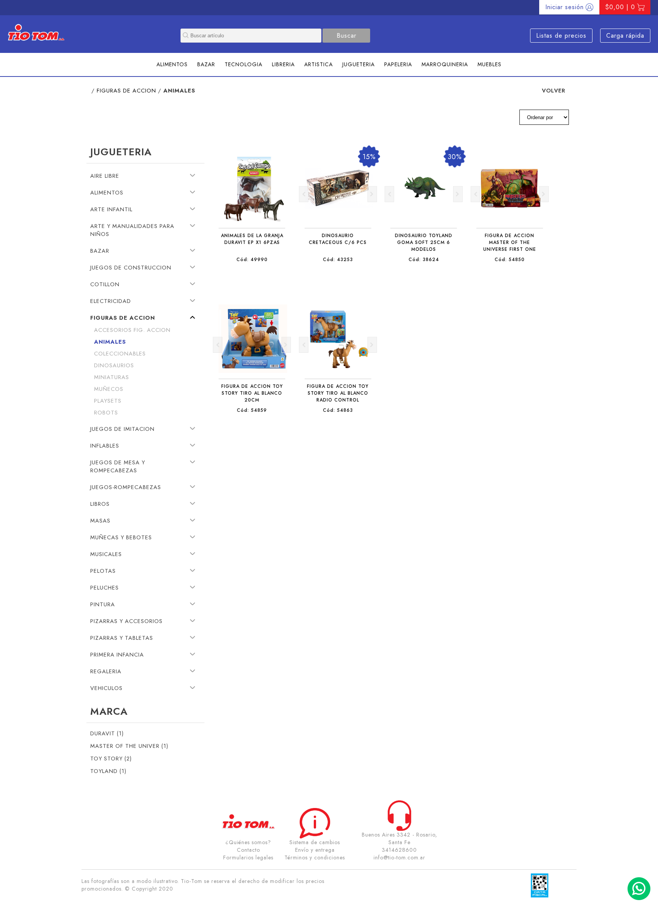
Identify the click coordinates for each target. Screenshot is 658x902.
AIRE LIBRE (104, 176)
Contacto (248, 850)
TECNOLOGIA (243, 64)
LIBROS (100, 504)
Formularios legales (248, 857)
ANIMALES (110, 342)
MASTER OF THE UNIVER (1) (129, 746)
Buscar (346, 35)
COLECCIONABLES (120, 353)
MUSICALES (106, 554)
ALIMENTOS (172, 64)
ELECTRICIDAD (110, 301)
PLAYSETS (107, 401)
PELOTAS (103, 571)
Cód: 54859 (252, 410)
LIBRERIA (283, 64)
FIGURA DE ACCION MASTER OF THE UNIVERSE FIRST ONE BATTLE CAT (509, 246)
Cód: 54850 (510, 259)
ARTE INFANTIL (111, 209)
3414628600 (399, 850)
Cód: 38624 (424, 259)
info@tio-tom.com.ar (399, 857)
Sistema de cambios (314, 842)
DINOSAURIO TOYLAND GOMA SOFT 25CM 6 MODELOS (423, 242)
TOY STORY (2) (111, 758)
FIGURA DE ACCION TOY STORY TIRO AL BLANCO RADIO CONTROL (338, 393)
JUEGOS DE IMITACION (122, 429)
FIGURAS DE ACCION (126, 90)
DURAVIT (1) (107, 733)
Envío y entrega (315, 850)
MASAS (100, 520)
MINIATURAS (111, 377)
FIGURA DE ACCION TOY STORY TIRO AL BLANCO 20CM (252, 393)
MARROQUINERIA (445, 64)
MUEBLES (489, 64)
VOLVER (553, 90)
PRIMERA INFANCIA (117, 654)
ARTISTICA (318, 64)
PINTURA (102, 604)
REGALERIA (105, 671)
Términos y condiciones (314, 857)
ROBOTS (106, 412)
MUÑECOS (108, 389)
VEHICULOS (106, 688)
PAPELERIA (398, 64)
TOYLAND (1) (108, 771)
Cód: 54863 (338, 410)
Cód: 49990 (252, 259)
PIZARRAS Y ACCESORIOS (126, 621)
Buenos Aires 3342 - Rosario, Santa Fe (399, 838)
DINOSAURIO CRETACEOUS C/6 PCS (338, 239)
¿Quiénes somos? (248, 842)
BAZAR (206, 64)
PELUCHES (104, 587)
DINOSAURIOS (114, 365)
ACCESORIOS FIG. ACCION (132, 330)
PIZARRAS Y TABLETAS (121, 638)
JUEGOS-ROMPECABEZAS (125, 487)
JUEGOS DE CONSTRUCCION (130, 267)
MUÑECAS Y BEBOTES (121, 537)
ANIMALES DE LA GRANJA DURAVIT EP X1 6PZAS (252, 239)
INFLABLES (104, 445)
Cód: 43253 (338, 259)
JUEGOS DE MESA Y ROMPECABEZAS (117, 466)
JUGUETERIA (358, 64)
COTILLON (105, 284)
